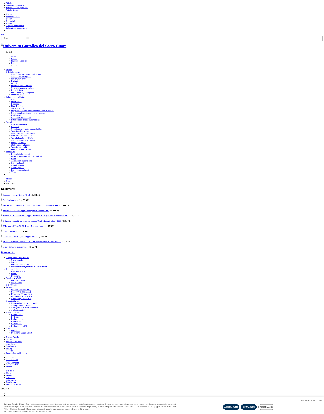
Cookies (9, 351)
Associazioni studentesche (21, 161)
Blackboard (15, 104)
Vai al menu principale (15, 5)
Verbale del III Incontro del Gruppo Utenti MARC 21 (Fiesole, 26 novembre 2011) (36, 216)
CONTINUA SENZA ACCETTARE (311, 400)
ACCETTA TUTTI (231, 407)
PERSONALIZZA (266, 407)
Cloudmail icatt (12, 360)
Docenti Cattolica (13, 337)
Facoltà (14, 83)
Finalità (14, 273)
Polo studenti (16, 101)
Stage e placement (18, 143)
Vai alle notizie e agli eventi (17, 8)
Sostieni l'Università (14, 342)
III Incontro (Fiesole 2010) (21, 294)
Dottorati (14, 81)
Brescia (14, 58)
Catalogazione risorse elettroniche (24, 303)
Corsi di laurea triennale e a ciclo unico (26, 74)
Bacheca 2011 (16, 324)
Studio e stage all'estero (20, 145)
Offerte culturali (17, 163)
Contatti (9, 339)
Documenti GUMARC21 (21, 264)
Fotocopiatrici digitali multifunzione (25, 120)
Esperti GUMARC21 (19, 271)
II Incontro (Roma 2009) (21, 292)
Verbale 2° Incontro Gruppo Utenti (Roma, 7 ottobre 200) (26, 210)
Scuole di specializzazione (21, 86)
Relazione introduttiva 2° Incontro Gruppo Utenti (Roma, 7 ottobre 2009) (32, 221)
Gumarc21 (10, 181)
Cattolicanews (11, 346)
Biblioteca (15, 127)
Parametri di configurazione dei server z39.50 (29, 267)
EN (2, 34)
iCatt (13, 99)
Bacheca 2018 (17, 315)
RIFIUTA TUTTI (249, 407)
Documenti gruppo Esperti (21, 333)
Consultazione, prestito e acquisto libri (26, 129)
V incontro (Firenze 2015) (21, 299)
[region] (162, 405)
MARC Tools (16, 283)
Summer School (17, 95)
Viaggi (13, 172)
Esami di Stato (17, 90)
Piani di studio (17, 106)
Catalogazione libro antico (21, 305)
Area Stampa (11, 344)
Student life (10, 152)
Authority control (18, 310)
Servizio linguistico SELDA (22, 138)
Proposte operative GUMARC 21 (16, 195)
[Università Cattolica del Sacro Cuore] (33, 46)
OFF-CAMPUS (12, 364)
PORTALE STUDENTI (21, 149)
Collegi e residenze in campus (23, 140)
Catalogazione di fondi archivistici (24, 308)
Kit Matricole (16, 115)
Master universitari (18, 79)
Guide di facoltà (17, 108)
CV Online (10, 378)
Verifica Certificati (13, 384)
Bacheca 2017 (17, 317)
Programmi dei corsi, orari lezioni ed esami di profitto (32, 111)
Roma (13, 63)
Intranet (9, 366)
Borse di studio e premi (20, 154)
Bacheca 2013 (17, 319)
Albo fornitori (11, 380)
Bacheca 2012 (17, 321)
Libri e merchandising (20, 170)
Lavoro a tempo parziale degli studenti (26, 156)
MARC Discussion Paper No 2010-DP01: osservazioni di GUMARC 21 (32, 242)
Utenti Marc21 (17, 260)
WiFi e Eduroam (12, 362)
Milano (14, 56)
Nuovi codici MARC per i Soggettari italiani (20, 236)
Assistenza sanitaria (19, 124)
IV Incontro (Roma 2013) (21, 296)
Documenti (15, 276)
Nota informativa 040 (11, 231)
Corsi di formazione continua (22, 88)
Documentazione (18, 280)
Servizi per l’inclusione (20, 131)
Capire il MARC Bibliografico (15, 247)
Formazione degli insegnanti (22, 92)
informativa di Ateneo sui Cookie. (40, 411)
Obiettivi (14, 262)
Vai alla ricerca (12, 10)
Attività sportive (17, 168)
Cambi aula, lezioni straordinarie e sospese (28, 113)
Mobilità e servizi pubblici (21, 136)
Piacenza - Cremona (19, 61)
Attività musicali (17, 165)
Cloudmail (10, 357)
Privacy (9, 348)
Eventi (13, 158)
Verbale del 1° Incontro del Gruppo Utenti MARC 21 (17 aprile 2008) (31, 205)
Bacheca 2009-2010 (19, 326)
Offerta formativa (13, 72)
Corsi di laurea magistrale (21, 76)
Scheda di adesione (11, 200)
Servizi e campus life (19, 147)
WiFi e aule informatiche (21, 117)
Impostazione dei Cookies (16, 353)
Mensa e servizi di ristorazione (23, 133)
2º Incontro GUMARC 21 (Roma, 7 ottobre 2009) (23, 226)
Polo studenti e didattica (15, 97)
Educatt (9, 375)
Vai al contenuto (12, 3)
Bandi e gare (11, 382)
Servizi (9, 122)
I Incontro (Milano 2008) (21, 289)
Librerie (9, 373)
